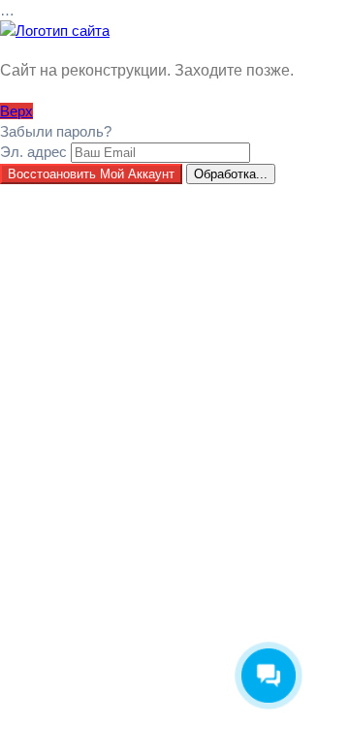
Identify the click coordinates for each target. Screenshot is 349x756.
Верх (16, 111)
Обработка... (231, 174)
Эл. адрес (33, 151)
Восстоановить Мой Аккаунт (91, 174)
